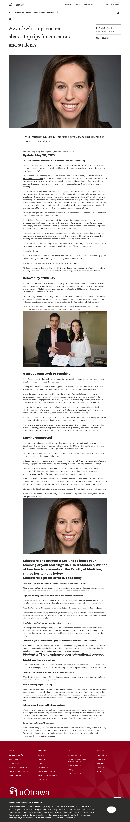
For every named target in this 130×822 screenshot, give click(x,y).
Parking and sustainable (77, 760)
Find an (14, 763)
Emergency (17, 771)
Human (45, 771)
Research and (47, 775)
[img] (16, 5)
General (15, 759)
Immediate (16, 775)
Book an (73, 774)
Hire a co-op (16, 767)
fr (110, 13)
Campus (73, 755)
